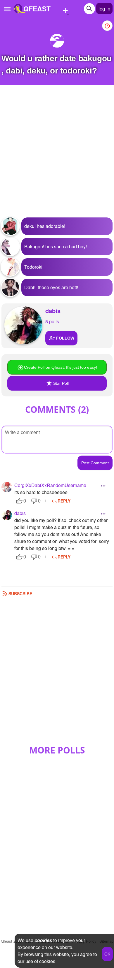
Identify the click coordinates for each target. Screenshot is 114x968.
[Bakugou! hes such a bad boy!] (10, 246)
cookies (43, 940)
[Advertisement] (57, 155)
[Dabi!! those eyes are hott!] (10, 287)
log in (104, 8)
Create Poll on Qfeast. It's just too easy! (60, 367)
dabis (53, 310)
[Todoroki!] (10, 267)
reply (64, 501)
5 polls (52, 321)
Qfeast (11, 941)
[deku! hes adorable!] (10, 226)
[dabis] (23, 325)
